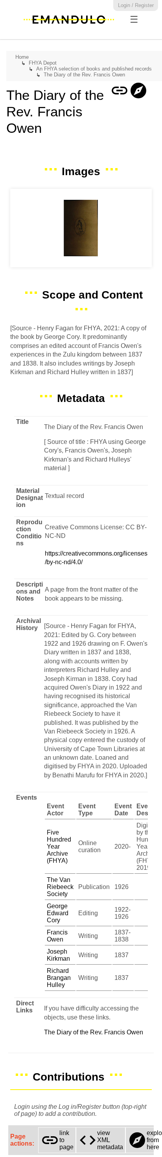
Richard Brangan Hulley (59, 977)
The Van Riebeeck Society (60, 886)
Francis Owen (57, 936)
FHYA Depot (43, 63)
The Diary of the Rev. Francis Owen (84, 75)
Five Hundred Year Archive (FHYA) (59, 846)
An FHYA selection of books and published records (94, 69)
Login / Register (136, 5)
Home (22, 57)
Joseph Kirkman (58, 955)
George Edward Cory (57, 913)
